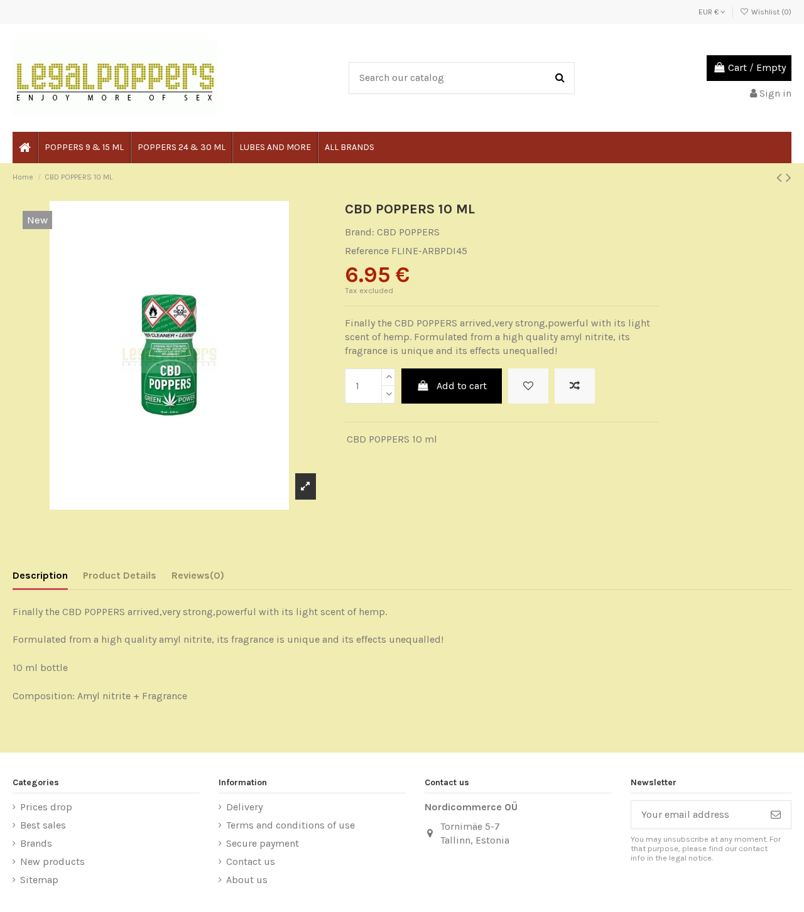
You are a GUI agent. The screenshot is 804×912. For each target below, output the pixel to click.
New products (52, 861)
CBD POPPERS (408, 232)
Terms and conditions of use (290, 825)
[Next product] (788, 177)
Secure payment (262, 843)
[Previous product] (781, 177)
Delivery (244, 807)
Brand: (359, 232)
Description (40, 575)
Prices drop (46, 807)
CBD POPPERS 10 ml (392, 439)
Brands (36, 843)
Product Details (119, 575)
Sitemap (39, 880)
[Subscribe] (776, 814)
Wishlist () (770, 12)
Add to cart (462, 386)
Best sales (43, 825)
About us (247, 880)
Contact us (250, 861)
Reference (367, 251)
